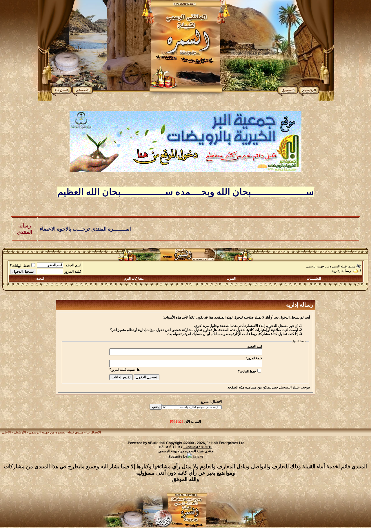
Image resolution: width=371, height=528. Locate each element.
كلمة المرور (72, 272)
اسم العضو (73, 265)
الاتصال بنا (93, 432)
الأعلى (6, 432)
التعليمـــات (314, 278)
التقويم (231, 278)
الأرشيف (20, 432)
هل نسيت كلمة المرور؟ (124, 369)
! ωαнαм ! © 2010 (197, 447)
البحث (40, 278)
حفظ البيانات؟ (20, 266)
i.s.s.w (198, 457)
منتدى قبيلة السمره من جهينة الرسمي (330, 266)
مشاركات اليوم (134, 278)
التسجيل (285, 387)
